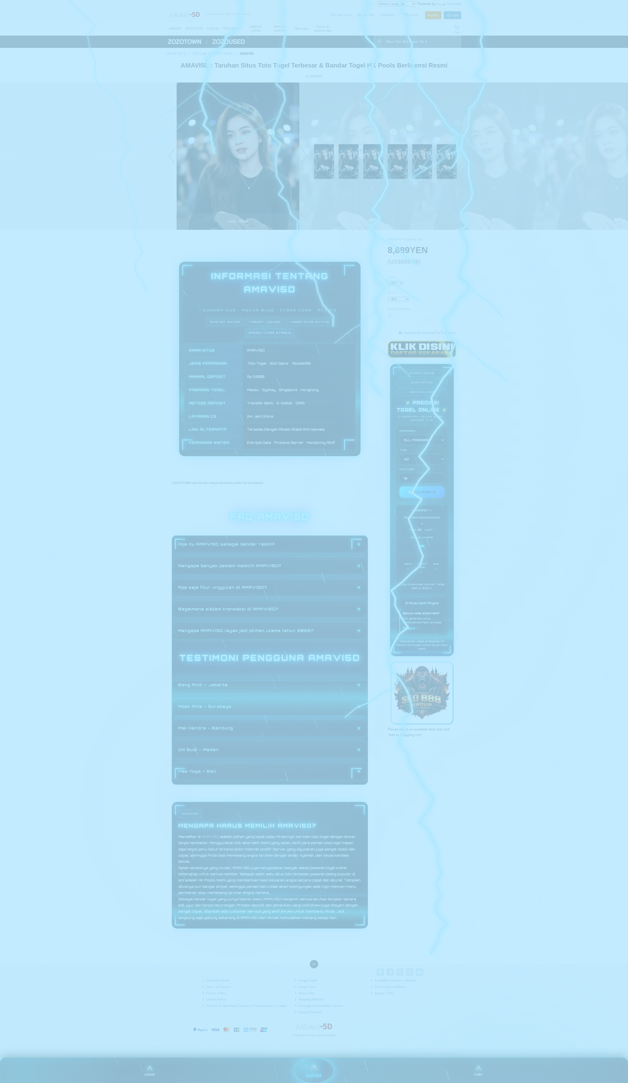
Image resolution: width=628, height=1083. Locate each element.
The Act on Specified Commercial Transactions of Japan (246, 1006)
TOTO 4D (213, 28)
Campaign (387, 15)
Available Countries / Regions (396, 980)
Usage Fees (307, 987)
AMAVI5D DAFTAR (280, 28)
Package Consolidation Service (321, 1006)
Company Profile (218, 980)
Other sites (301, 28)
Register (433, 15)
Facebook (390, 972)
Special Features (311, 1012)
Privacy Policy (216, 993)
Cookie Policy (216, 999)
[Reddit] (429, 972)
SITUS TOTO (194, 28)
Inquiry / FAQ (365, 15)
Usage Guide (308, 980)
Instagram (409, 972)
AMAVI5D (175, 28)
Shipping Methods (311, 999)
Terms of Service (218, 987)
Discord (419, 972)
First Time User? (341, 15)
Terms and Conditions (390, 987)
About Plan (306, 993)
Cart (456, 32)
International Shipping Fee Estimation (429, 333)
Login (455, 15)
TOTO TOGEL (232, 28)
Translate (454, 4)
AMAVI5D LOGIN (255, 28)
